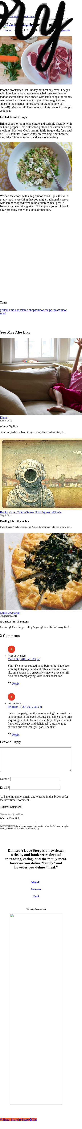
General (30, 512)
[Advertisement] (41, 256)
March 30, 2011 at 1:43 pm (24, 659)
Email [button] (36, 896)
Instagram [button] (36, 889)
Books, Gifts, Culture (13, 512)
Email (4, 787)
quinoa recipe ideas (47, 310)
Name (5, 778)
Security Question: (12, 814)
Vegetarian (13, 612)
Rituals (57, 512)
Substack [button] (35, 882)
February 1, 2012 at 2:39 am (25, 706)
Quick (3, 612)
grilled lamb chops (11, 310)
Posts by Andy (44, 512)
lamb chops (29, 310)
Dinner (4, 417)
